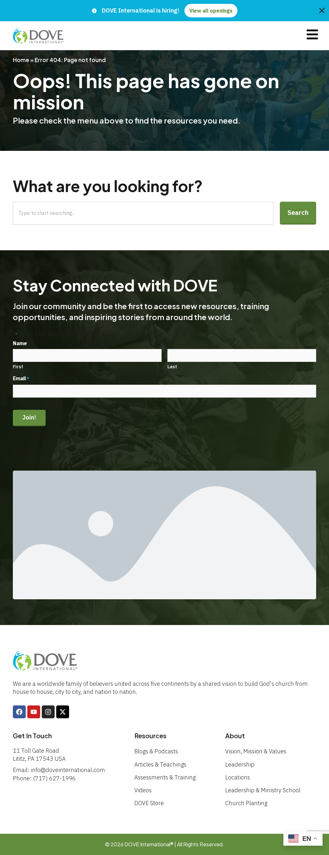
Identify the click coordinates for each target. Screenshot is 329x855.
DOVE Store (149, 803)
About (235, 735)
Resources (150, 735)
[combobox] (143, 213)
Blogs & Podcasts (156, 751)
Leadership (239, 764)
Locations (237, 777)
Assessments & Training (165, 777)
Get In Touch (32, 735)
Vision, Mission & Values (255, 751)
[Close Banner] (322, 10)
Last (172, 366)
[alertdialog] (164, 10)
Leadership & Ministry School (262, 790)
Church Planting (246, 803)
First (18, 366)
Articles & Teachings (160, 764)
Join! (29, 417)
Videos (143, 790)
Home (21, 59)
